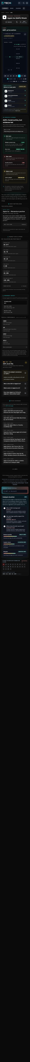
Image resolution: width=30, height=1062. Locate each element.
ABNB (4, 574)
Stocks (7, 12)
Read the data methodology (18, 482)
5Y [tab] (22, 76)
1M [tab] (13, 76)
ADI (12, 574)
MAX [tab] (25, 76)
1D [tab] (8, 76)
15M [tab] (5, 76)
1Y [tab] (19, 76)
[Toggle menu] (27, 3)
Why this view (15, 224)
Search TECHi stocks (10, 488)
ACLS (7, 574)
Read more (17, 110)
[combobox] (16, 491)
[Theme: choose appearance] (20, 3)
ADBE (10, 574)
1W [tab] (10, 76)
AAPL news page (9, 405)
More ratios (15, 286)
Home (3, 12)
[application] (15, 60)
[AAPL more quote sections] (23, 8)
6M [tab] (16, 76)
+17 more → (19, 574)
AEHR (15, 574)
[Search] (23, 3)
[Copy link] (17, 22)
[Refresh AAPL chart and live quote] (25, 34)
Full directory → (24, 561)
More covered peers (15, 347)
